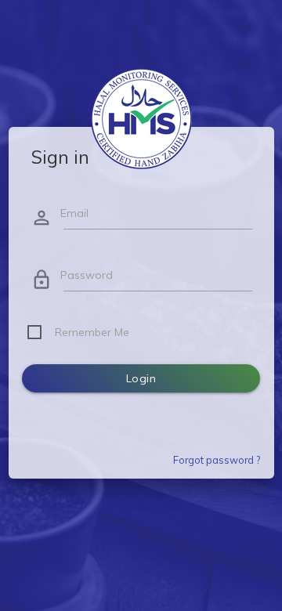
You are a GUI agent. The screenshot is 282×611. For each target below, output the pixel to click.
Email (74, 213)
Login (141, 378)
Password (86, 275)
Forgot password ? (216, 460)
